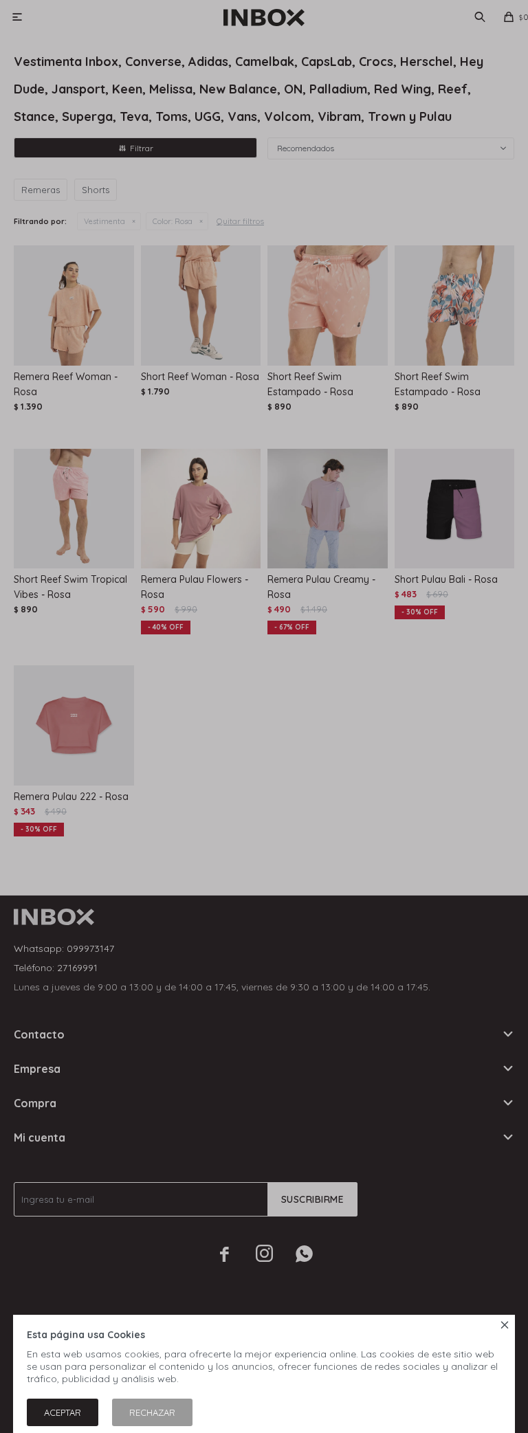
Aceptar (62, 1412)
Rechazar (152, 1412)
